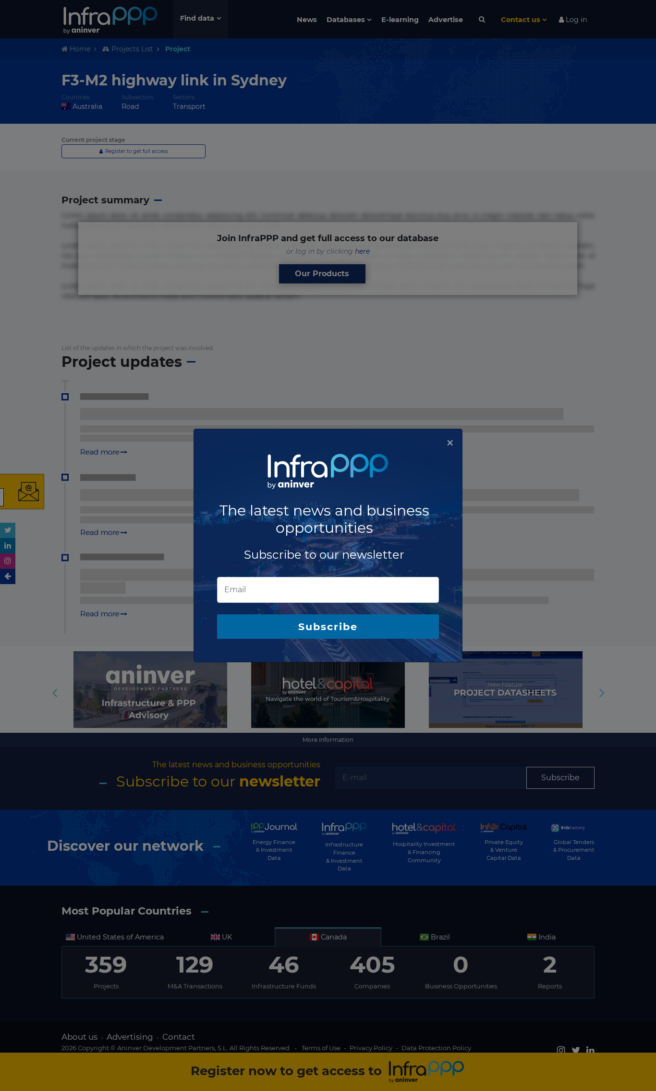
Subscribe (328, 627)
